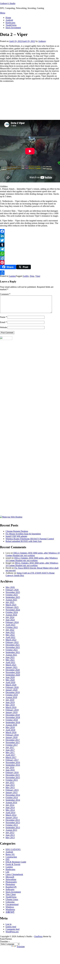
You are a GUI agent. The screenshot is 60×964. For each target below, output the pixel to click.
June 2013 (10, 835)
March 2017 (11, 757)
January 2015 (11, 792)
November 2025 (13, 592)
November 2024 (13, 610)
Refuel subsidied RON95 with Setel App (24, 541)
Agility (26, 276)
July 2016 (10, 767)
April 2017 (10, 755)
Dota (32, 276)
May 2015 (10, 787)
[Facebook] (30, 231)
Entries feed (11, 926)
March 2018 (11, 732)
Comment (5, 294)
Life (7, 872)
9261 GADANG (13, 849)
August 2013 (11, 830)
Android (9, 20)
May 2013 (10, 837)
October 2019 (12, 695)
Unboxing (10, 902)
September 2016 (13, 765)
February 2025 (12, 607)
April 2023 (10, 625)
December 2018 (13, 715)
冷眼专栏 (10, 912)
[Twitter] (30, 240)
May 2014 (10, 810)
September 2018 (13, 722)
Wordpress (10, 909)
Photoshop (10, 884)
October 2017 (12, 745)
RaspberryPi (11, 887)
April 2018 (10, 730)
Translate (21, 946)
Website (3, 327)
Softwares (10, 889)
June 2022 (10, 632)
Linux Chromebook (14, 874)
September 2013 (13, 827)
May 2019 (10, 705)
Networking (11, 879)
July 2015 (10, 782)
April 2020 (10, 682)
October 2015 (12, 780)
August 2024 (11, 615)
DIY (8, 859)
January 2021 (11, 667)
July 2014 (10, 805)
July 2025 (10, 602)
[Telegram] (30, 249)
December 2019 (13, 692)
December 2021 (13, 645)
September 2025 (13, 597)
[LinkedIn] (30, 236)
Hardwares (10, 22)
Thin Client (11, 894)
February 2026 (12, 590)
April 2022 (10, 637)
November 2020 (13, 672)
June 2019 (10, 702)
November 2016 (13, 762)
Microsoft (10, 877)
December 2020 (13, 670)
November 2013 (13, 822)
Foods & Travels (13, 864)
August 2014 (11, 802)
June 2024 (10, 620)
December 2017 (13, 740)
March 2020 (11, 685)
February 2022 (12, 642)
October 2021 (12, 650)
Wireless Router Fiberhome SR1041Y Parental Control (30, 539)
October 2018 (12, 720)
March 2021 (11, 665)
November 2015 (13, 777)
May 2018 (10, 727)
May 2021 (10, 660)
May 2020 (10, 680)
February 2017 (12, 760)
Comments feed (12, 929)
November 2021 (13, 647)
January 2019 (11, 712)
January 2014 (11, 817)
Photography (11, 882)
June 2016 (10, 770)
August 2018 (11, 725)
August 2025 (11, 600)
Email (3, 322)
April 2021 (10, 662)
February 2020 (12, 687)
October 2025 (12, 595)
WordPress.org (12, 931)
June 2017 (10, 750)
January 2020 (11, 690)
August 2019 (11, 697)
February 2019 (12, 710)
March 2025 (11, 605)
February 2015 (12, 790)
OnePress (38, 936)
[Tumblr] (30, 244)
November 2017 (13, 742)
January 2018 (11, 737)
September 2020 (13, 675)
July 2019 (10, 700)
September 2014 (13, 800)
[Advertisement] (21, 102)
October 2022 (12, 627)
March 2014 (11, 815)
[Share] (30, 272)
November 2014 (13, 795)
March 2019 (11, 707)
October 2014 (12, 797)
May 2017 (10, 752)
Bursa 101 (10, 854)
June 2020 (10, 677)
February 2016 (12, 772)
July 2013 (10, 832)
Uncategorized (12, 904)
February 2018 (12, 735)
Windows (10, 907)
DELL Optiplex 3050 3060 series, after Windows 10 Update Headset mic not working (33, 554)
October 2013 (12, 825)
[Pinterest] (30, 262)
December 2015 (13, 775)
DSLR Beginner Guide (16, 862)
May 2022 (10, 635)
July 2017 (10, 747)
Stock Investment (13, 27)
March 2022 (11, 640)
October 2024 (12, 612)
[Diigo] (30, 258)
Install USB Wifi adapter (16, 536)
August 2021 (11, 655)
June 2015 (10, 785)
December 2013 (13, 820)
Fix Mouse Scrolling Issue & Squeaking (23, 534)
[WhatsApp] (30, 253)
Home (8, 17)
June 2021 (10, 657)
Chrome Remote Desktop (17, 531)
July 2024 (10, 617)
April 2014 (10, 812)
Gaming (12, 276)
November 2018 (13, 717)
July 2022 (10, 630)
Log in (8, 924)
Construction (11, 857)
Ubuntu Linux (12, 899)
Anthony (42, 41)
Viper (37, 276)
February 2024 (12, 622)
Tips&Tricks (11, 25)
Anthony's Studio (7, 3)
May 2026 (10, 587)
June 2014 (10, 807)
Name (3, 317)
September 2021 (13, 652)
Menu (2, 13)
